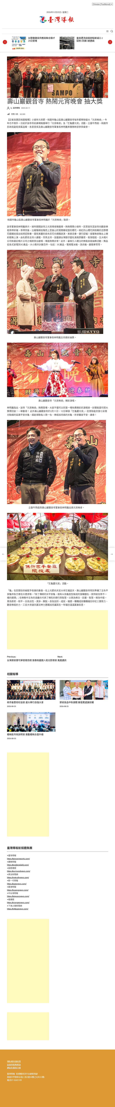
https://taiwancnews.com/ (18, 896)
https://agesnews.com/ (16, 884)
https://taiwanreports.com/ (18, 859)
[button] (5, 42)
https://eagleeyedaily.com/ (18, 865)
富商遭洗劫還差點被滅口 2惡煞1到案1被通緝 (41, 39)
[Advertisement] (57, 629)
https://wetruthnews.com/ (18, 877)
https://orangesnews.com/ (18, 902)
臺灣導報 (16, 108)
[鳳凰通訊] (111, 554)
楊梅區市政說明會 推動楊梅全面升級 (25, 734)
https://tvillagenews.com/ (17, 909)
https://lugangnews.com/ (17, 890)
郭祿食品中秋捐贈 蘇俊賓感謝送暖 (77, 702)
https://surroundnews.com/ (18, 871)
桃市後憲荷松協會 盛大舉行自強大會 (25, 702)
